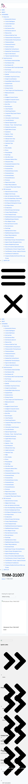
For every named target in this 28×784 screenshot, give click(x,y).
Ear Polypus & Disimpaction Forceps (13, 203)
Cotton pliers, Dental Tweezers (12, 118)
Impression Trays (9, 143)
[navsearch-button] (17, 5)
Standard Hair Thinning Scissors (12, 51)
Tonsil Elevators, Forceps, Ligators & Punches (15, 251)
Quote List (7, 260)
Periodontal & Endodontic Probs (12, 164)
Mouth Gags (7, 154)
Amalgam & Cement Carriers (11, 97)
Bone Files (7, 104)
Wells (6, 95)
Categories (5, 14)
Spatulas (7, 74)
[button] (13, 290)
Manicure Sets (8, 33)
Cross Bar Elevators (9, 120)
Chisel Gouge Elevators (10, 111)
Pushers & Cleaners (9, 46)
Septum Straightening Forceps (12, 244)
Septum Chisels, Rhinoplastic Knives (13, 242)
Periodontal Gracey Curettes (11, 170)
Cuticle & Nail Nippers (10, 21)
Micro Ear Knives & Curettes (11, 223)
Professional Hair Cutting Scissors (12, 37)
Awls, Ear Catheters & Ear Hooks (12, 196)
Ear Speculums (8, 207)
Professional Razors (9, 42)
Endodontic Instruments (10, 127)
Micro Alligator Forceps (10, 221)
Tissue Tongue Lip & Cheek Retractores (14, 90)
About (3, 12)
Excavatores (8, 131)
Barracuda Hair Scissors (10, 19)
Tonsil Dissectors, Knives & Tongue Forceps (15, 249)
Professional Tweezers (10, 44)
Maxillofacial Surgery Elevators (12, 219)
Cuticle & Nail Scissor (10, 23)
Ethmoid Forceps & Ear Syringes (12, 210)
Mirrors (6, 150)
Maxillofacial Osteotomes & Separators (13, 216)
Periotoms (7, 180)
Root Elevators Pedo (9, 62)
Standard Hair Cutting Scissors (12, 49)
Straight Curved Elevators (11, 79)
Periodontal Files (9, 168)
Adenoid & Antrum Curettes (11, 191)
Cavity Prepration (9, 108)
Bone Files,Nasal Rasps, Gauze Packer (13, 198)
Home (3, 10)
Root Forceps (8, 69)
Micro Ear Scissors (9, 226)
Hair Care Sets (8, 26)
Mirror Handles (8, 147)
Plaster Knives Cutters (10, 182)
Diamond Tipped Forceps (10, 122)
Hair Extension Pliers (9, 28)
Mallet (6, 145)
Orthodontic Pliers (9, 161)
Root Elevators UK (9, 65)
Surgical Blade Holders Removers (12, 81)
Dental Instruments (7, 58)
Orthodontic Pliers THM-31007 (11, 627)
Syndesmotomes (9, 85)
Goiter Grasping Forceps (10, 214)
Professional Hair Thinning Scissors (13, 39)
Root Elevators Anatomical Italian (12, 60)
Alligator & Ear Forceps (10, 193)
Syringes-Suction (9, 88)
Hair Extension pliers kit (10, 30)
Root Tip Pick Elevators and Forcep (13, 72)
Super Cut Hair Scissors (10, 53)
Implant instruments (9, 141)
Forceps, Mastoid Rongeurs (11, 212)
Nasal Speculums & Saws (10, 230)
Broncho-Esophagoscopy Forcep (12, 200)
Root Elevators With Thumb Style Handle (14, 67)
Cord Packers (8, 115)
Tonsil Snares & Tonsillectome (12, 253)
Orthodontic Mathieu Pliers (11, 159)
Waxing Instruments (9, 92)
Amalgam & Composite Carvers (12, 99)
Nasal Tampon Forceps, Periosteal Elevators (15, 239)
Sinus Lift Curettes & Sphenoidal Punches (14, 246)
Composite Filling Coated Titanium (13, 113)
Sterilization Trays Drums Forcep (12, 76)
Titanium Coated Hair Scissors (12, 56)
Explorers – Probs (9, 134)
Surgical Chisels (8, 83)
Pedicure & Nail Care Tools (11, 35)
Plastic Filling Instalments (11, 184)
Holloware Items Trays (10, 138)
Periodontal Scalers (9, 175)
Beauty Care (6, 16)
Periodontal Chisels (9, 166)
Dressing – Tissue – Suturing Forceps (13, 124)
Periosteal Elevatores (10, 177)
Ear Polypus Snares (9, 205)
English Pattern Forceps (10, 129)
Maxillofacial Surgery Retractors (12, 233)
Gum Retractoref (9, 136)
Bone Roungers (8, 106)
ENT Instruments (7, 189)
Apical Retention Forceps (10, 102)
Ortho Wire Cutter (9, 157)
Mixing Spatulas (8, 152)
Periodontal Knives (9, 173)
